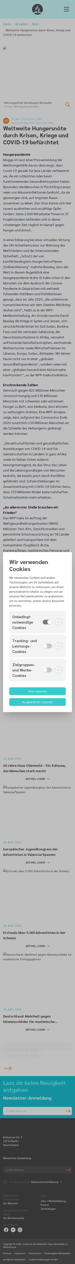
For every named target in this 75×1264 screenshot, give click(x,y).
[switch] (47, 622)
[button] (37, 622)
